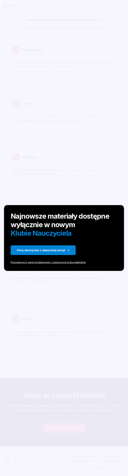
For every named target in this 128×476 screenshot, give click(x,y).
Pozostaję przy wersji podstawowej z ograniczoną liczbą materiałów (48, 262)
